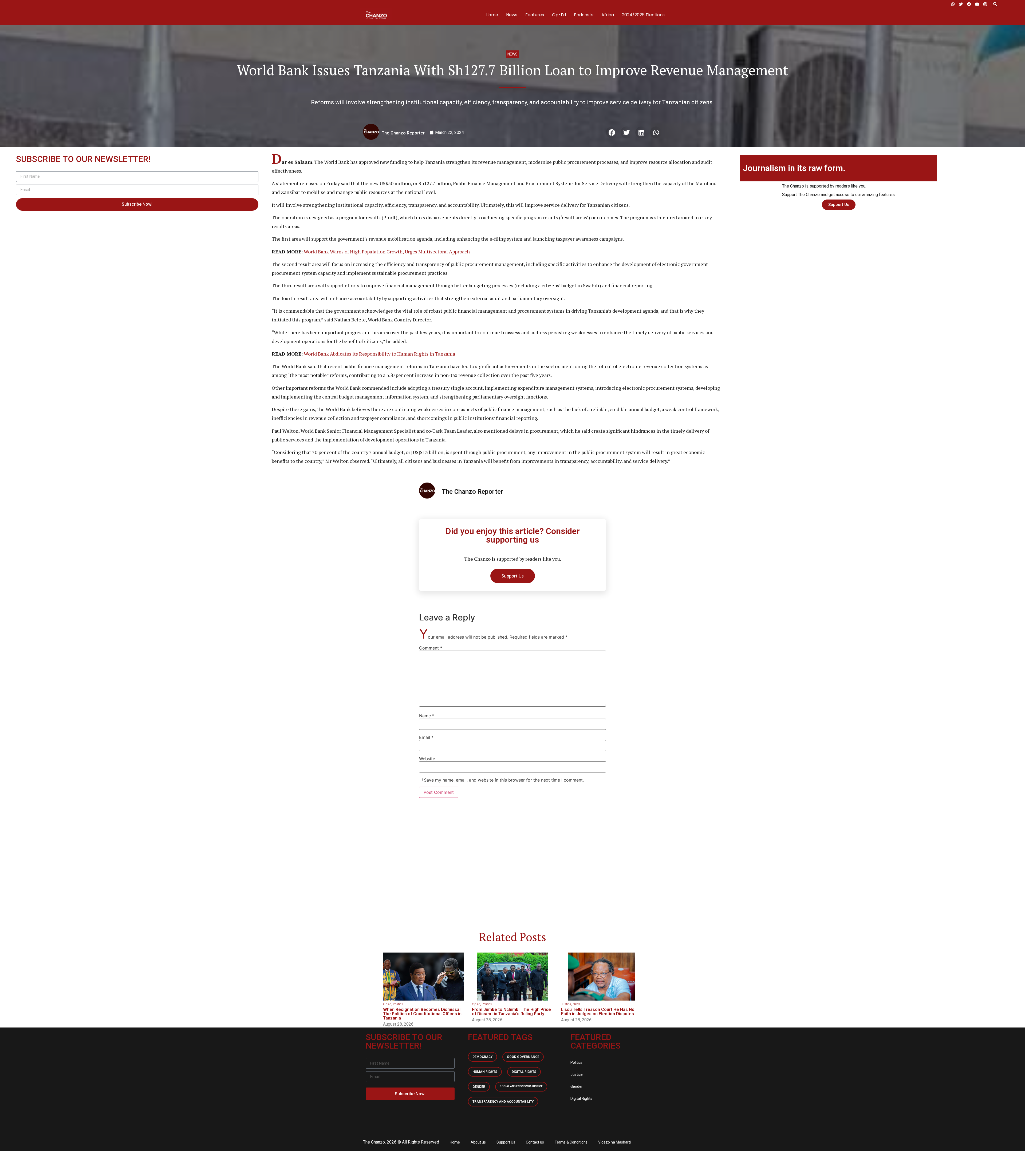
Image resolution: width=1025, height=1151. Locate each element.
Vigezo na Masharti (614, 1142)
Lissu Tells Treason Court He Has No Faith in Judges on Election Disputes (597, 1011)
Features (534, 15)
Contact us (535, 1142)
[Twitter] (961, 4)
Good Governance (523, 1057)
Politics (398, 1004)
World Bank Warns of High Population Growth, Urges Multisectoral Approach (387, 251)
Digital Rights (524, 1072)
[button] (995, 4)
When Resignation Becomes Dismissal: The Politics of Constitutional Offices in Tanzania (422, 1014)
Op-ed (387, 1004)
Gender (478, 1087)
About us (478, 1142)
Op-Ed (559, 15)
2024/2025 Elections (643, 15)
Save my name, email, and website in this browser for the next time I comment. (504, 780)
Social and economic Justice (521, 1086)
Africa (607, 15)
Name (426, 716)
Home (492, 15)
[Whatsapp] (953, 4)
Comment (430, 648)
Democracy (482, 1057)
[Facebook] (969, 4)
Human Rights (484, 1072)
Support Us (505, 1142)
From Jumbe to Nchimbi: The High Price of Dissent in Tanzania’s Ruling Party (511, 1011)
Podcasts (583, 15)
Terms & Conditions (571, 1142)
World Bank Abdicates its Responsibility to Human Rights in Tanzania (379, 354)
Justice (566, 1004)
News (511, 15)
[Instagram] (985, 4)
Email (426, 737)
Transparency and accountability (503, 1102)
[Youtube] (977, 4)
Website (427, 758)
